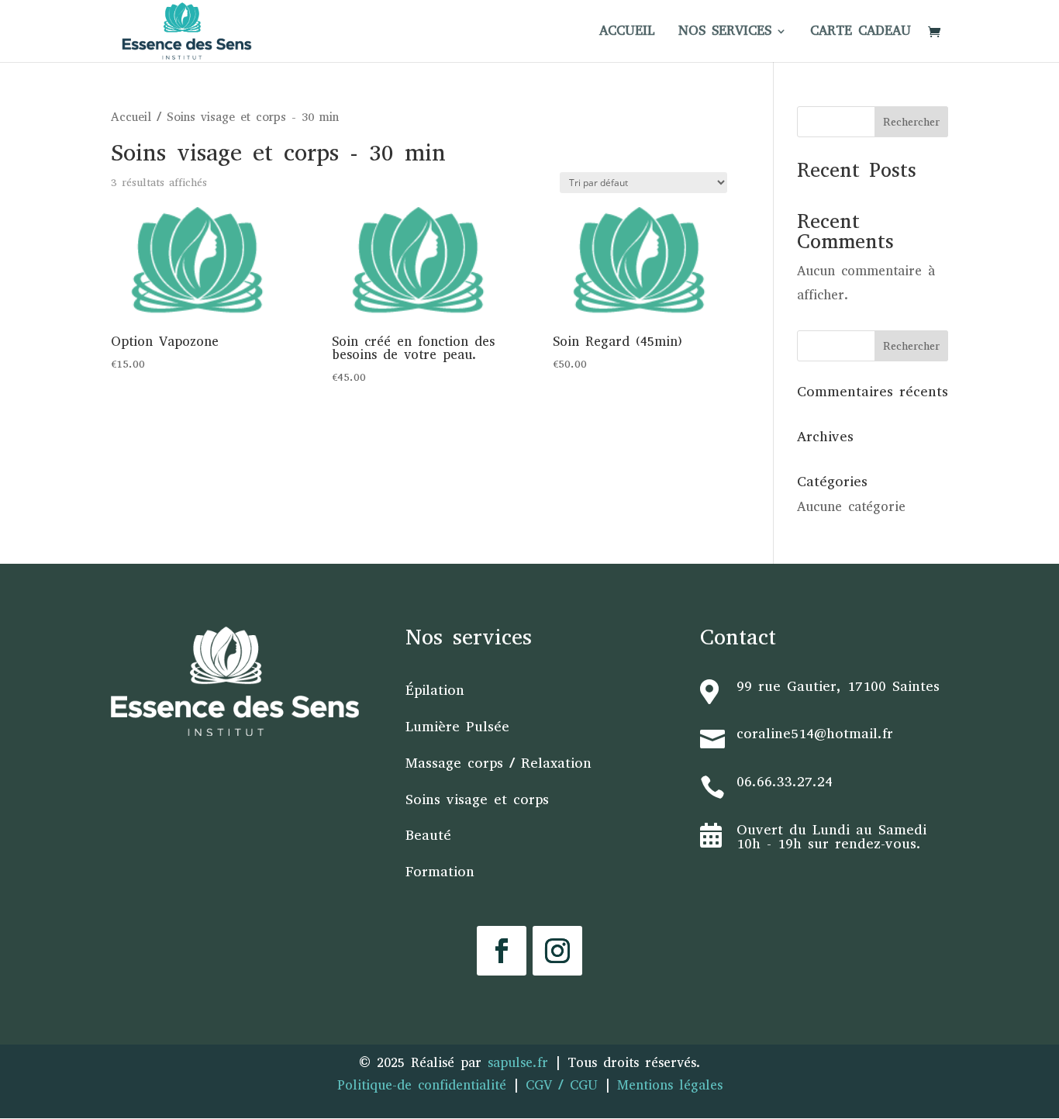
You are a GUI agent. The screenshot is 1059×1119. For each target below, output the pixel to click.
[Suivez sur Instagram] (557, 951)
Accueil (131, 117)
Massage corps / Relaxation (498, 763)
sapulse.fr (521, 1063)
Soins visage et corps (477, 799)
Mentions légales (670, 1085)
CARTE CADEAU (860, 33)
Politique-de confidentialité (421, 1085)
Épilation (434, 690)
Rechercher (911, 122)
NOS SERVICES (724, 33)
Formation (439, 871)
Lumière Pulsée (457, 726)
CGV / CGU (562, 1085)
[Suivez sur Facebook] (501, 951)
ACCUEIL (627, 33)
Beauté (428, 835)
